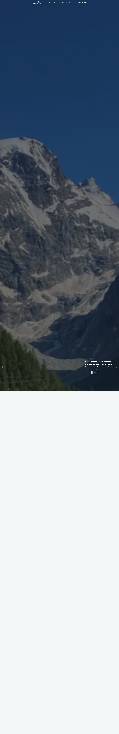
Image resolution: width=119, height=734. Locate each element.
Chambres (49, 2)
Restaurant (53, 2)
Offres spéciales (59, 2)
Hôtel (95, 372)
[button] (82, 2)
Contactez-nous (68, 2)
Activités (63, 2)
